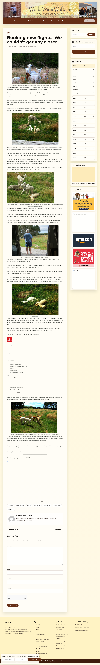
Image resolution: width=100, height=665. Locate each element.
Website (9, 588)
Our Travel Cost (60, 627)
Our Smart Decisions (61, 624)
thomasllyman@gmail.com (82, 630)
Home (6, 21)
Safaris (58, 638)
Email (8, 578)
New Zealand (37, 505)
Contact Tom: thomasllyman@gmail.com (61, 20)
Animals (29, 505)
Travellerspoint (91, 183)
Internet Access (40, 641)
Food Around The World (42, 632)
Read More (19, 523)
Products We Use (60, 632)
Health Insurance (40, 636)
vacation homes (57, 505)
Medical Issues (39, 649)
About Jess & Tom (24, 516)
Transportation (47, 505)
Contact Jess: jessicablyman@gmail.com (39, 20)
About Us (13, 21)
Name (9, 569)
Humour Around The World (42, 639)
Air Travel (10, 505)
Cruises (37, 629)
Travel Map (82, 183)
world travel (11, 509)
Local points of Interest (41, 646)
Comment (10, 546)
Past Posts (59, 629)
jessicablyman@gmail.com (82, 627)
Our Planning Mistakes (41, 653)
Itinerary (38, 644)
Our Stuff (38, 651)
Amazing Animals (20, 505)
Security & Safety (60, 641)
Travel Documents (60, 646)
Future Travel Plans (40, 634)
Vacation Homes (60, 648)
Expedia (31, 220)
